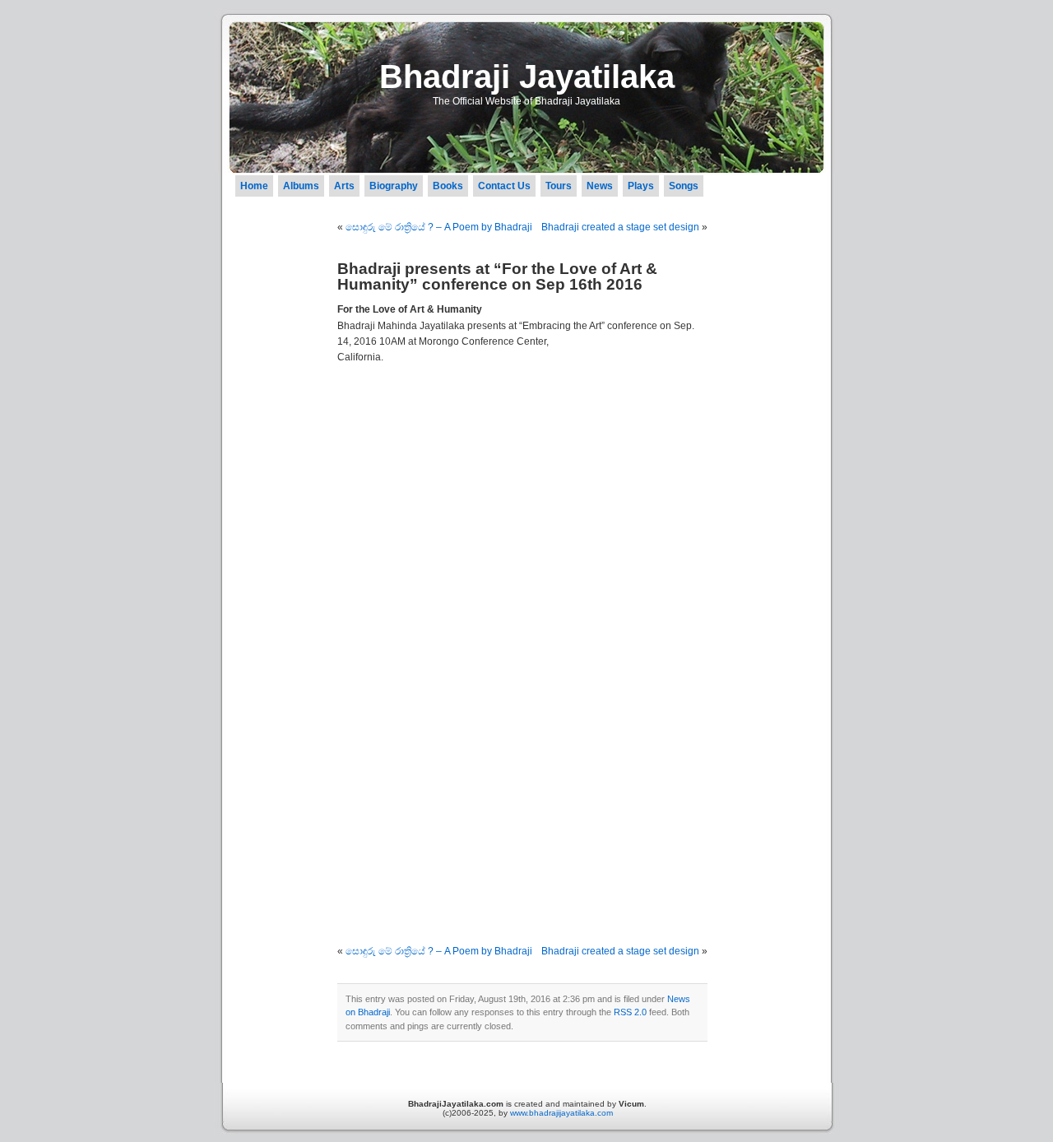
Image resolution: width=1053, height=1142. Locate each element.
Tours (558, 186)
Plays (641, 186)
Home (254, 186)
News (600, 186)
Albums (301, 186)
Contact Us (504, 186)
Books (448, 186)
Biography (393, 186)
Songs (683, 186)
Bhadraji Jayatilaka (527, 76)
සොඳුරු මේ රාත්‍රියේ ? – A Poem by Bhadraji (439, 227)
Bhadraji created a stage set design (620, 227)
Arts (344, 186)
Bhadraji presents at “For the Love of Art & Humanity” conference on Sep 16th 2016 (497, 276)
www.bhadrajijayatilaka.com (561, 1112)
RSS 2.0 (630, 1012)
